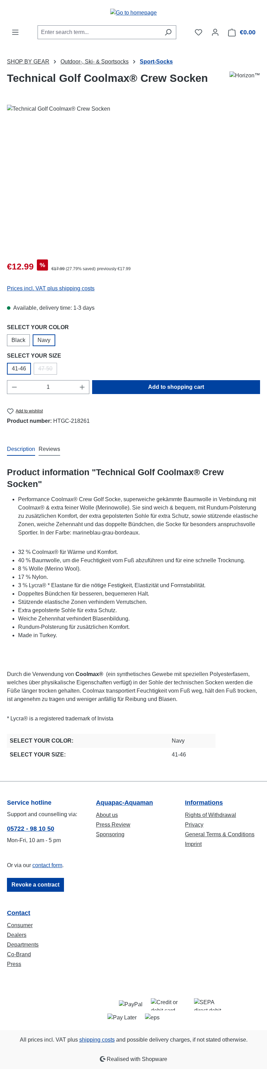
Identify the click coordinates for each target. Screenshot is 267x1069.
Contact (18, 912)
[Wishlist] (198, 32)
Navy (44, 340)
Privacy (194, 825)
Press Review (113, 825)
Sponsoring (110, 834)
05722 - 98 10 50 (30, 828)
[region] (133, 179)
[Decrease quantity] (14, 387)
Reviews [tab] (49, 449)
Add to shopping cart (176, 387)
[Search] (168, 32)
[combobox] (99, 32)
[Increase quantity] (82, 387)
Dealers (16, 935)
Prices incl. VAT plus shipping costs (51, 288)
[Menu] (15, 32)
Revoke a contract (35, 885)
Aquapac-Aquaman (124, 802)
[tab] (21, 449)
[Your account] (215, 32)
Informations (204, 802)
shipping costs (97, 1040)
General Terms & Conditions (219, 834)
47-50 (47, 370)
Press (14, 964)
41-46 (19, 368)
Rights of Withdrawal (210, 815)
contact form (47, 865)
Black (18, 340)
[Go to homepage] (133, 12)
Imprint (193, 844)
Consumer (20, 925)
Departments (23, 945)
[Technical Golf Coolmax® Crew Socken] (133, 179)
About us (107, 815)
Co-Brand (19, 954)
